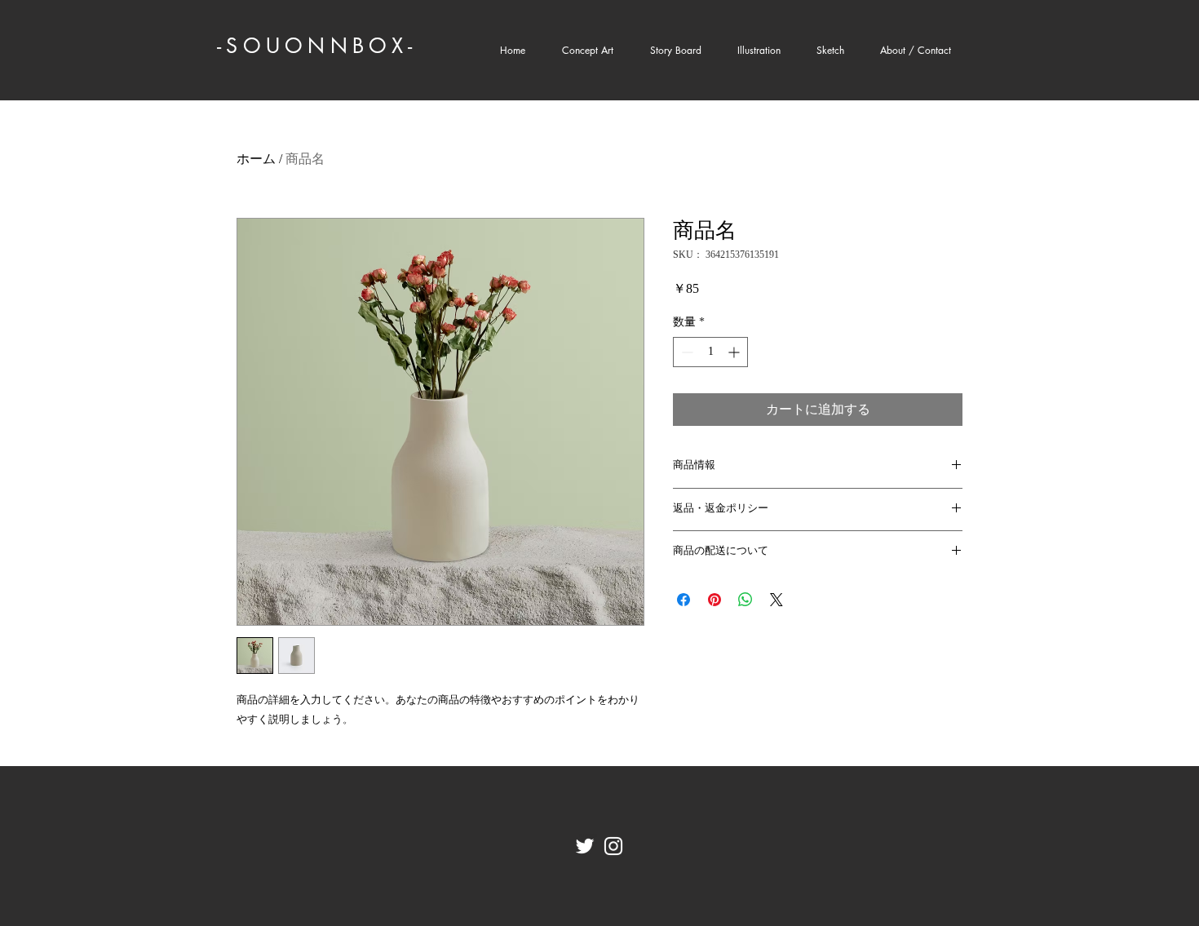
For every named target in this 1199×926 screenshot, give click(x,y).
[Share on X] (776, 599)
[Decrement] (685, 352)
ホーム (256, 159)
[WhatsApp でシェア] (745, 599)
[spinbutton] (710, 352)
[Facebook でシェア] (683, 599)
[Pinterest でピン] (714, 599)
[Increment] (735, 352)
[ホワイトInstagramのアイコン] (613, 846)
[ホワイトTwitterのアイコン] (585, 846)
